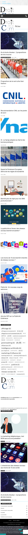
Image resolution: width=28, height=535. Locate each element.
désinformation (10, 339)
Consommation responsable (7, 510)
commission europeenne (19, 336)
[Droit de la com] (10, 10)
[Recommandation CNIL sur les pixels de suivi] (14, 98)
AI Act (20, 331)
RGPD (3, 369)
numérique (12, 359)
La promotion (3, 514)
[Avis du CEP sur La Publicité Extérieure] (14, 303)
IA (18, 342)
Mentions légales (6, 3)
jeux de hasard (14, 350)
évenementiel (20, 374)
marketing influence (6, 355)
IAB (24, 342)
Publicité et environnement (6, 516)
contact (4, 1)
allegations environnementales (11, 333)
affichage (6, 328)
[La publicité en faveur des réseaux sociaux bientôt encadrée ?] (14, 215)
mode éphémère (5, 359)
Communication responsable (5, 57)
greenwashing (8, 343)
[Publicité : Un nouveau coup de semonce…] (14, 274)
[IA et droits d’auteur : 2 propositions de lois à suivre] (14, 40)
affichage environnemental (8, 331)
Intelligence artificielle (11, 348)
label (20, 350)
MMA (21, 357)
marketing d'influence (11, 353)
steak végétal (20, 371)
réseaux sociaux (8, 372)
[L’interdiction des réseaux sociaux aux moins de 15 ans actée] (14, 453)
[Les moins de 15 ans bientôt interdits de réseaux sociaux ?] (14, 245)
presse (4, 362)
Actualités (2, 441)
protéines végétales (5, 364)
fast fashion (17, 339)
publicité (15, 365)
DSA (3, 340)
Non (21, 529)
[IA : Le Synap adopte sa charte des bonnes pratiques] (14, 127)
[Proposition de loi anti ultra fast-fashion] (14, 68)
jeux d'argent (5, 350)
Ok (19, 529)
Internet (2, 508)
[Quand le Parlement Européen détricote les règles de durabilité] (14, 156)
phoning (19, 359)
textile (3, 374)
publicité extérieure (6, 367)
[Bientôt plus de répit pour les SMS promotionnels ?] (14, 186)
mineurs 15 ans (13, 357)
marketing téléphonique (20, 355)
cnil (9, 336)
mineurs (4, 358)
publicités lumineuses (18, 366)
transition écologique (10, 374)
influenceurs (6, 345)
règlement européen (11, 369)
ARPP (3, 336)
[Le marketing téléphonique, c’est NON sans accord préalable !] (14, 423)
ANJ (24, 333)
